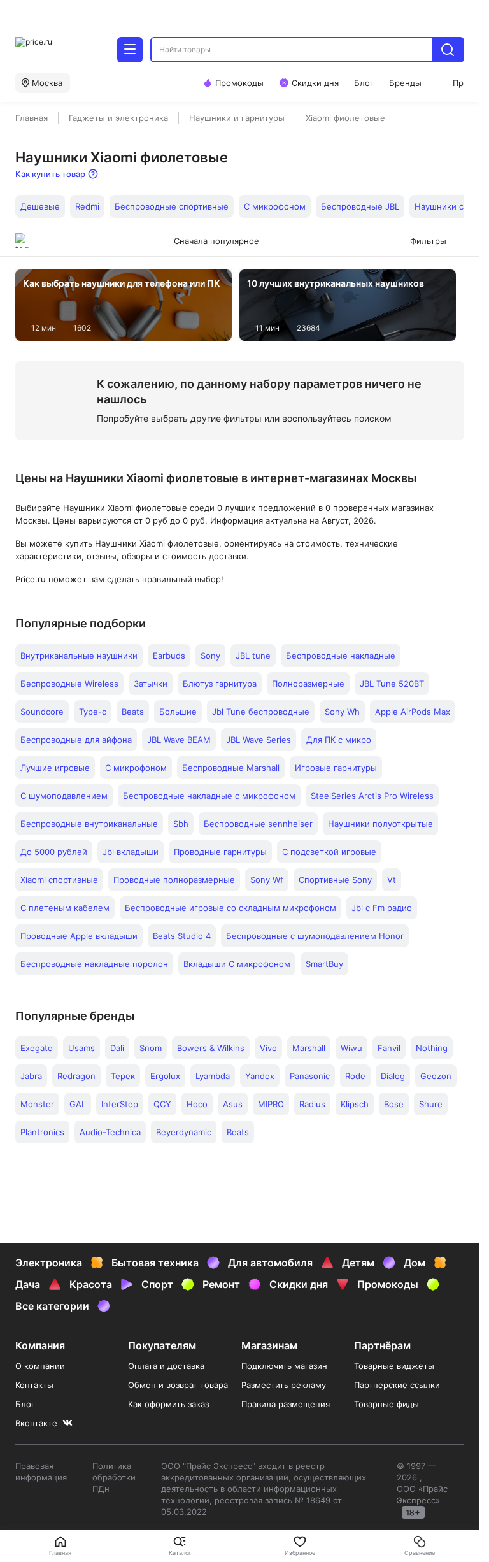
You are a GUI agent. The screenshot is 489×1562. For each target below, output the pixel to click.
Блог (25, 1404)
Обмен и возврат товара (178, 1385)
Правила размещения (285, 1404)
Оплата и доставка (166, 1366)
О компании (40, 1366)
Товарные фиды (386, 1404)
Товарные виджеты (394, 1366)
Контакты (34, 1385)
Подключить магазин (284, 1366)
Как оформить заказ (168, 1404)
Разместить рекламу (283, 1385)
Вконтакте (36, 1423)
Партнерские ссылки (397, 1385)
